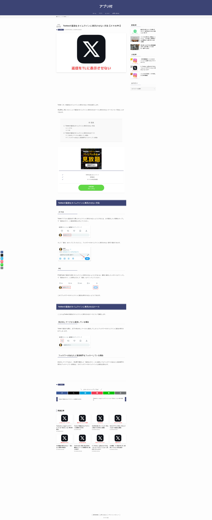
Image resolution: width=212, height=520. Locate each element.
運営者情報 (95, 514)
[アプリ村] (106, 6)
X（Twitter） (60, 29)
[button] (62, 393)
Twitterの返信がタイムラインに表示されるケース (80, 133)
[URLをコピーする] (120, 393)
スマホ (70, 128)
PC (69, 130)
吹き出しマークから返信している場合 (78, 135)
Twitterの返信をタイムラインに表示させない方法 (80, 126)
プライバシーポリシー (113, 514)
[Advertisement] (91, 86)
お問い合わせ (103, 514)
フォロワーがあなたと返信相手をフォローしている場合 (83, 137)
